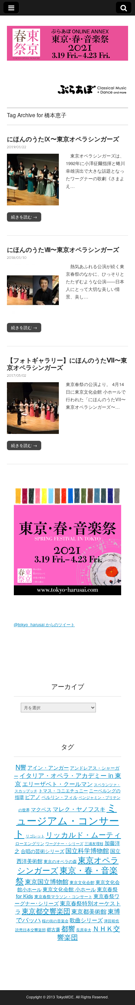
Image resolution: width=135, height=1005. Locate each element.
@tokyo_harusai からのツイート (44, 624)
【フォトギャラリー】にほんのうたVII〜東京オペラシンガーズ (67, 364)
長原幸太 (83, 929)
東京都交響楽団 (46, 911)
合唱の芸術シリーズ (42, 850)
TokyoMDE (65, 996)
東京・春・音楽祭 (67, 875)
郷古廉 (53, 929)
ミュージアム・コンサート (66, 820)
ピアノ (32, 796)
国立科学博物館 (87, 850)
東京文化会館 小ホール (69, 889)
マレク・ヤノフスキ (79, 809)
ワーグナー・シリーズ (64, 843)
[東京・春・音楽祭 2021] (67, 39)
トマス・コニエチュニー (63, 791)
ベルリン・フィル (60, 797)
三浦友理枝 (94, 843)
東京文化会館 (82, 882)
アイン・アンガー (48, 767)
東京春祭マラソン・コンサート (63, 896)
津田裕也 (111, 920)
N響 (21, 766)
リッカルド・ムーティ (83, 834)
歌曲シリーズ (86, 920)
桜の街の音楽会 (55, 920)
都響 (68, 928)
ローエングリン (29, 843)
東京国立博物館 (47, 881)
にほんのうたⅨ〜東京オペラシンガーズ (63, 139)
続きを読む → (24, 217)
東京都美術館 (89, 911)
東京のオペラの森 (60, 861)
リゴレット (35, 836)
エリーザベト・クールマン (57, 784)
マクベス (41, 809)
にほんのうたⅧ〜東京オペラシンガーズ (63, 249)
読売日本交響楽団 (30, 929)
